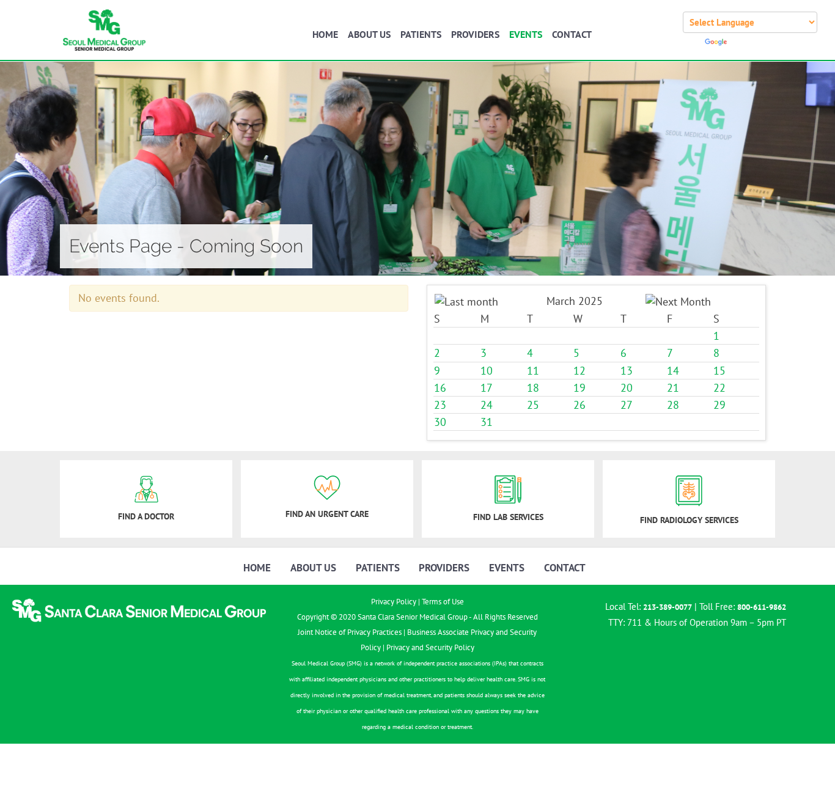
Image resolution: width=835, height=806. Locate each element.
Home (325, 34)
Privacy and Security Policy (430, 647)
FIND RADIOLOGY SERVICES (689, 520)
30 (440, 423)
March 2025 (574, 301)
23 (440, 405)
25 (533, 405)
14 (673, 371)
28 (673, 405)
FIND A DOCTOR (146, 516)
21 (673, 388)
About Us (369, 34)
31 (486, 423)
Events (525, 34)
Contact (572, 34)
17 (486, 388)
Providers (475, 34)
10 (486, 371)
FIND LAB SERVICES (508, 516)
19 (579, 388)
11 (533, 371)
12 (579, 371)
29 (719, 405)
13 (626, 371)
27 (626, 405)
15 (719, 371)
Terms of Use (443, 601)
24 (486, 405)
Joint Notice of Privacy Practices (350, 632)
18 (533, 388)
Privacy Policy (393, 601)
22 (719, 388)
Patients (420, 34)
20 (626, 388)
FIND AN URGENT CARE (327, 513)
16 (440, 388)
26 (579, 405)
